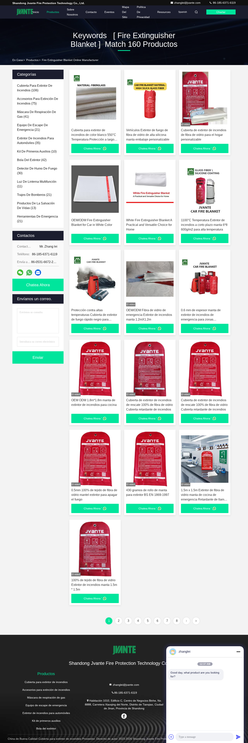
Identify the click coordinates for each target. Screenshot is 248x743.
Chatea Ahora (38, 285)
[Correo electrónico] (37, 272)
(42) (31, 160)
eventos (109, 12)
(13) (36, 206)
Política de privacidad (143, 12)
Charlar (221, 12)
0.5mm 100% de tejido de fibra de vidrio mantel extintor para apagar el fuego (94, 494)
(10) (37, 151)
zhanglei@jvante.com (187, 2)
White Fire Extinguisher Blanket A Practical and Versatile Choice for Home (149, 225)
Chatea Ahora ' (93, 148)
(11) (36, 184)
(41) (36, 114)
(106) (34, 88)
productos (32, 60)
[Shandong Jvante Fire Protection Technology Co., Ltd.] (24, 12)
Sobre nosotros (72, 12)
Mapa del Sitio (125, 12)
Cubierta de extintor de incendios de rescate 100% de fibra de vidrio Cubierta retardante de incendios (149, 404)
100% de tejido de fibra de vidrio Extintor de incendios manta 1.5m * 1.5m (94, 584)
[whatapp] (29, 273)
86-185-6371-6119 (224, 2)
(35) (35, 141)
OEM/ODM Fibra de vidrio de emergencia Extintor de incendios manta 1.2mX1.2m (149, 315)
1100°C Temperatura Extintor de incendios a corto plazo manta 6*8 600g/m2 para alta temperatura (204, 225)
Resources (163, 12)
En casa (17, 60)
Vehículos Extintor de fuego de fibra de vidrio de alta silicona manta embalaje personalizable (147, 135)
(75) (37, 101)
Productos (53, 12)
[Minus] (238, 651)
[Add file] (171, 737)
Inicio (36, 12)
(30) (37, 171)
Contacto (91, 12)
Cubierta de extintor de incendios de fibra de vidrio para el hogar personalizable (203, 135)
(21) (32, 127)
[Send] (238, 737)
